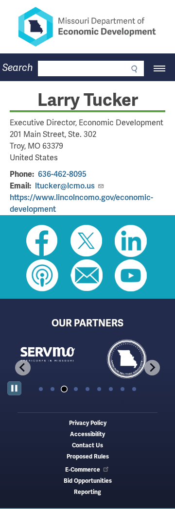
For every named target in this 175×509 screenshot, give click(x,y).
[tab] (41, 389)
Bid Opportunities (88, 481)
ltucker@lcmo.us (65, 186)
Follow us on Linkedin (131, 241)
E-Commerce (82, 470)
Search (17, 68)
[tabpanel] (47, 360)
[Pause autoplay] (14, 388)
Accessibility (87, 434)
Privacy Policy (87, 423)
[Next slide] (152, 367)
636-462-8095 (62, 174)
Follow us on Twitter (86, 241)
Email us (86, 275)
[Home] (87, 26)
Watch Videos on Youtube (131, 275)
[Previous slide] (23, 367)
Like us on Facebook (42, 241)
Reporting (87, 492)
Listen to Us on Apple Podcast (42, 275)
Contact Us (87, 445)
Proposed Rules (88, 456)
